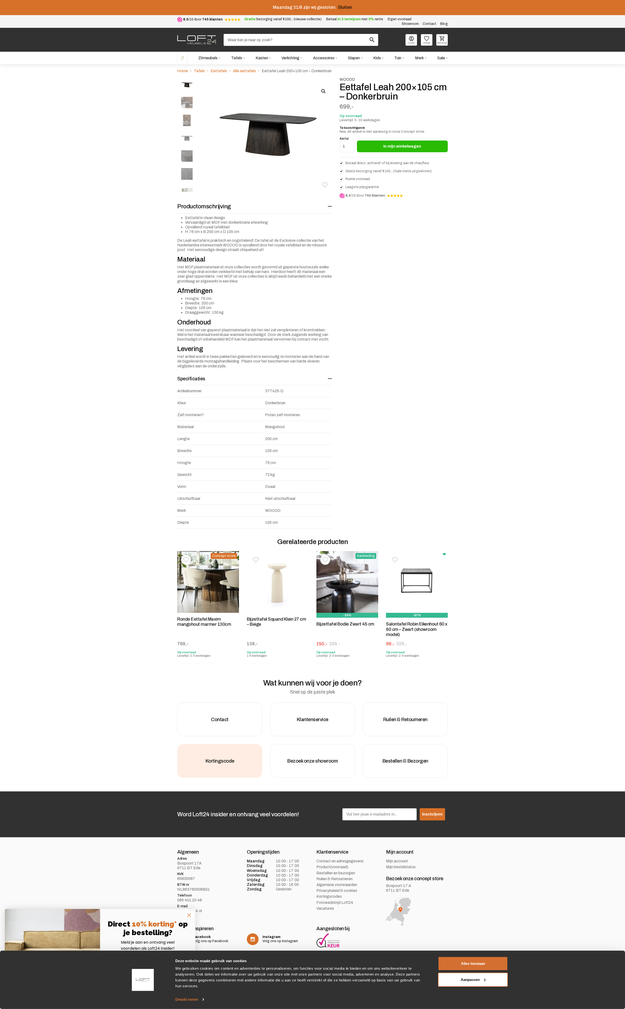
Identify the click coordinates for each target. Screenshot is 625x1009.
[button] (325, 185)
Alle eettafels (244, 71)
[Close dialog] (189, 915)
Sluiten (345, 7)
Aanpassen (470, 979)
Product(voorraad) (332, 867)
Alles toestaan (473, 963)
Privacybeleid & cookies (336, 890)
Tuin (397, 58)
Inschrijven (432, 814)
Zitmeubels (208, 58)
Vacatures (325, 908)
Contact (429, 24)
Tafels (236, 58)
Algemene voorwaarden (336, 885)
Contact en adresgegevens (340, 861)
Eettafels (219, 71)
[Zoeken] (372, 39)
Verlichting (290, 58)
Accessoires (323, 58)
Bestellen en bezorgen (335, 873)
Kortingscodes (329, 896)
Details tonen (186, 999)
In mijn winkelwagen (402, 146)
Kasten (262, 58)
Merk (419, 58)
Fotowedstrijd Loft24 (334, 902)
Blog (444, 24)
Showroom (410, 24)
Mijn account (397, 861)
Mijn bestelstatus (401, 867)
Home (182, 58)
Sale (441, 58)
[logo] (196, 40)
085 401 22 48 (189, 900)
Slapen (354, 58)
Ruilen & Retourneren (334, 879)
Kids (377, 58)
